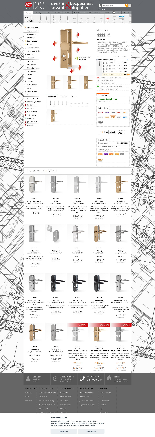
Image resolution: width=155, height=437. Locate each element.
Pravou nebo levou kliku (86, 392)
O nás (27, 397)
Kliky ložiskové (32, 34)
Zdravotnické (31, 65)
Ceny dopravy (43, 397)
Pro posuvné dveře (33, 51)
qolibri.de (30, 125)
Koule (29, 78)
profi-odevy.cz (32, 122)
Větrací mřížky (31, 85)
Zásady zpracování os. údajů (46, 401)
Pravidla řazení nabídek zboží (47, 413)
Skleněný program (33, 68)
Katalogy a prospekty (105, 392)
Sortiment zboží (33, 28)
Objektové (30, 58)
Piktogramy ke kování (86, 397)
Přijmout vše (64, 431)
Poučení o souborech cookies (47, 405)
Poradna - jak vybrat (34, 102)
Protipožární (31, 54)
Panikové (30, 61)
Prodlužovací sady (33, 48)
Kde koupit (31, 118)
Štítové (29, 44)
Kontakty (30, 108)
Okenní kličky (31, 71)
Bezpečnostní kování (65, 397)
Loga (101, 409)
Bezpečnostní (32, 41)
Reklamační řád (43, 409)
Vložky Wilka (31, 115)
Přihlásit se (102, 9)
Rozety (29, 75)
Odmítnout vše (91, 431)
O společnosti (32, 112)
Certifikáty (103, 405)
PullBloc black (63, 413)
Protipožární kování (65, 405)
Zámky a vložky (64, 401)
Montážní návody (104, 401)
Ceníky (102, 397)
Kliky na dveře (64, 392)
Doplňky (30, 81)
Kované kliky (31, 38)
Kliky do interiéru (32, 31)
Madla (29, 88)
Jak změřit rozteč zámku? (87, 401)
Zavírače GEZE (32, 91)
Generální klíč (104, 413)
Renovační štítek (32, 98)
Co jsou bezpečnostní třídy (87, 405)
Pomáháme (28, 401)
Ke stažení (30, 105)
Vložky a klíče (31, 95)
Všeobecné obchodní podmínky (47, 392)
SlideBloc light (63, 409)
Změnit (92, 426)
